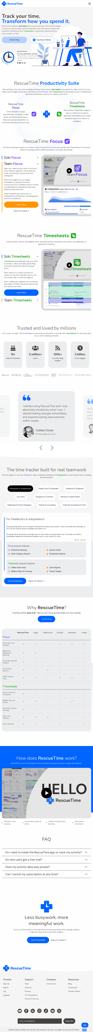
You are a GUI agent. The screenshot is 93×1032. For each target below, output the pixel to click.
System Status (74, 991)
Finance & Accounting (47, 505)
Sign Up (6, 984)
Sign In (5, 987)
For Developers (31, 995)
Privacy (28, 991)
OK (84, 1030)
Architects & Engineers (75, 488)
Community (73, 987)
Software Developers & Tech (74, 505)
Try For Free (14, 40)
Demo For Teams (21, 211)
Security (28, 987)
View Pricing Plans (15, 581)
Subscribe (69, 1021)
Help (26, 984)
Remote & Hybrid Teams (70, 497)
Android (6, 995)
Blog (70, 984)
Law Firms (21, 497)
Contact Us (51, 984)
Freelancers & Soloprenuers (20, 488)
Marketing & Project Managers (19, 505)
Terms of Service (32, 999)
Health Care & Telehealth (48, 488)
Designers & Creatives (44, 497)
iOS (4, 991)
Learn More (21, 204)
